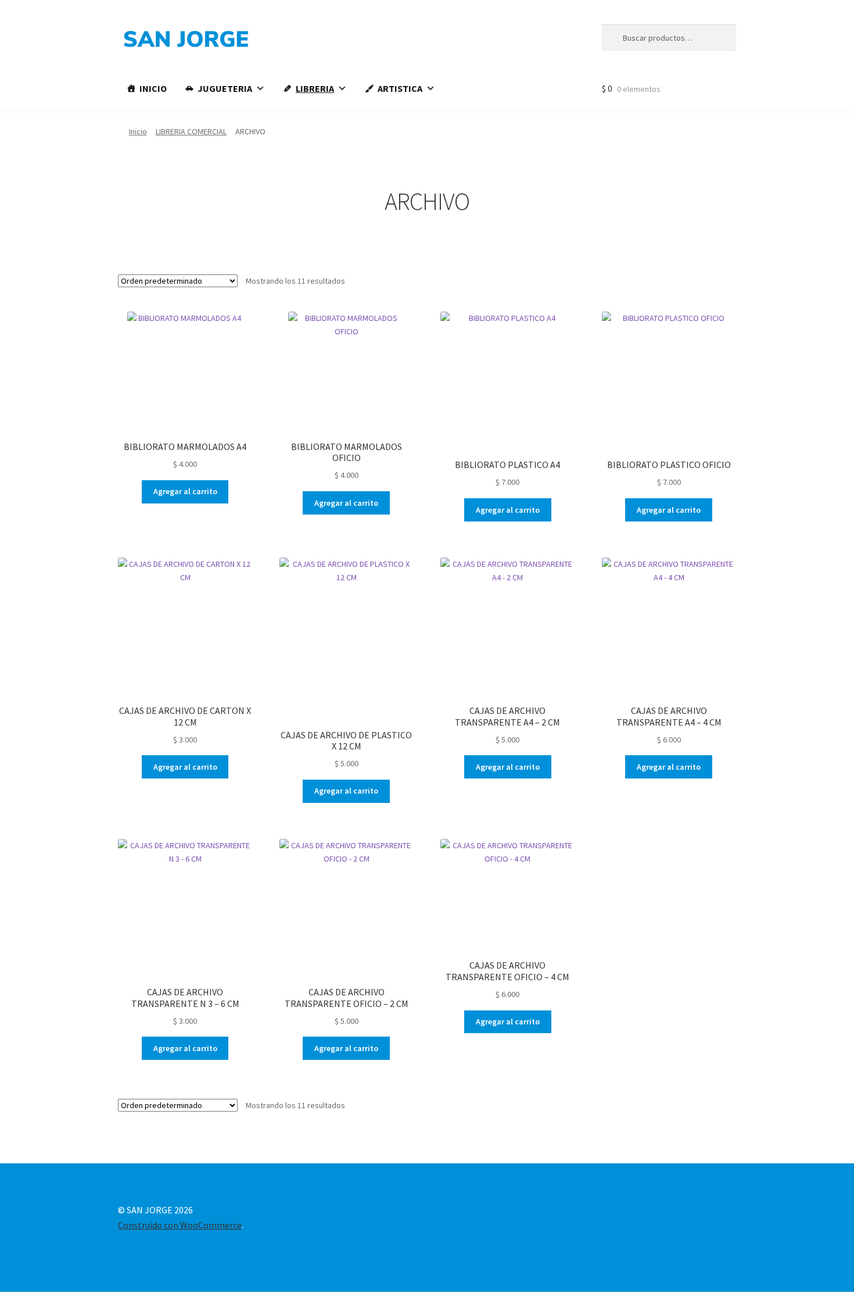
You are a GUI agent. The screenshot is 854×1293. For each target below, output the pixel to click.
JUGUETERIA (225, 88)
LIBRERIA (315, 88)
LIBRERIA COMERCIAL (191, 131)
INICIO (153, 88)
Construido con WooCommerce (180, 1225)
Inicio (138, 131)
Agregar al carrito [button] (185, 491)
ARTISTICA (400, 88)
